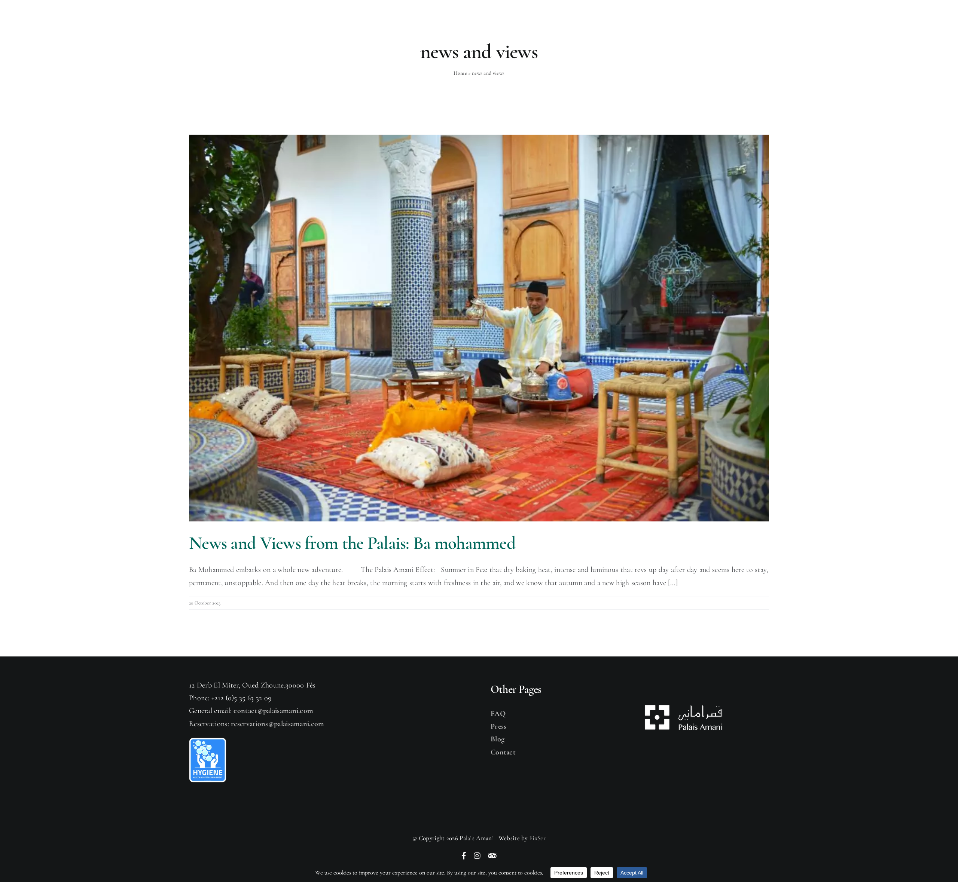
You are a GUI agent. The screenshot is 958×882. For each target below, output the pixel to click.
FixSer (537, 838)
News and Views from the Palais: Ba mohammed (352, 543)
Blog (497, 739)
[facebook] (463, 856)
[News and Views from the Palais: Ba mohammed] (479, 328)
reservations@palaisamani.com (277, 723)
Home (460, 73)
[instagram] (477, 856)
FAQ (498, 713)
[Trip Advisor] (492, 856)
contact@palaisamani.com (273, 710)
